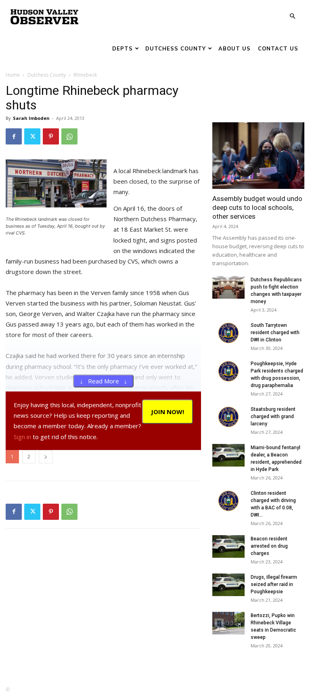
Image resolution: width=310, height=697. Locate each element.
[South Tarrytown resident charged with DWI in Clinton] (228, 333)
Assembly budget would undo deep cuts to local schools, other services (257, 207)
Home (13, 74)
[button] (292, 16)
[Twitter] (32, 136)
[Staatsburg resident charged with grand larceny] (228, 417)
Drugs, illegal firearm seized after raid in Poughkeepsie (274, 584)
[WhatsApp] (69, 136)
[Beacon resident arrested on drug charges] (228, 546)
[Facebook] (14, 136)
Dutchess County (175, 48)
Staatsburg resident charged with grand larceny (273, 416)
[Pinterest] (51, 136)
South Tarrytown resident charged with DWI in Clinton (275, 332)
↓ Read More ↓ (103, 381)
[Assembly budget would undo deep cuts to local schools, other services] (258, 155)
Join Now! (167, 412)
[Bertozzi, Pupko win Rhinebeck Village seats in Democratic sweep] (228, 623)
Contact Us (278, 48)
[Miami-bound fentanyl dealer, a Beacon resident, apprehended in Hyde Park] (228, 455)
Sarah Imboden (31, 118)
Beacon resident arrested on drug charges (269, 546)
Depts (122, 48)
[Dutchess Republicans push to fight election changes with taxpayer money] (228, 287)
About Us (234, 48)
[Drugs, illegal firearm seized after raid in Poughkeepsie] (228, 585)
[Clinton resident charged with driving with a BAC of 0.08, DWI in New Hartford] (228, 501)
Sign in (22, 437)
